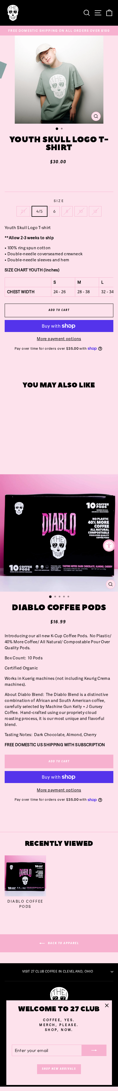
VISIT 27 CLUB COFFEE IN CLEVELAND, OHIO (57, 971)
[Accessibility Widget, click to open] (109, 545)
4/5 (39, 211)
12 (95, 211)
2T (23, 211)
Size (59, 201)
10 (81, 211)
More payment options (59, 338)
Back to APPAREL (63, 943)
